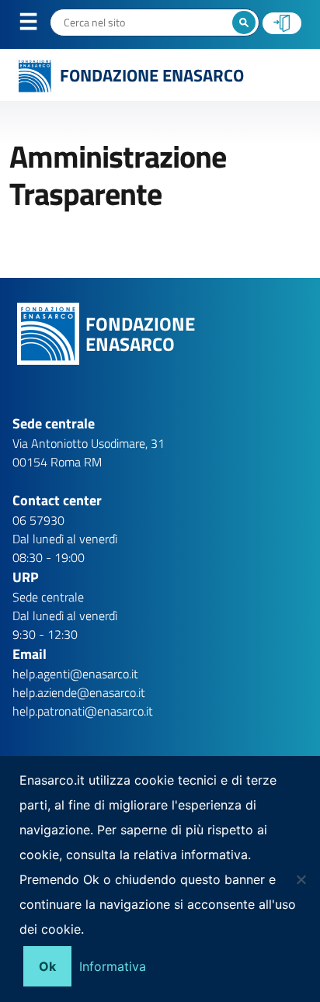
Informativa (112, 966)
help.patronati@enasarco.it (82, 711)
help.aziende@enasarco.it (78, 692)
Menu (38, 24)
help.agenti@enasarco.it (75, 673)
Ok (47, 966)
